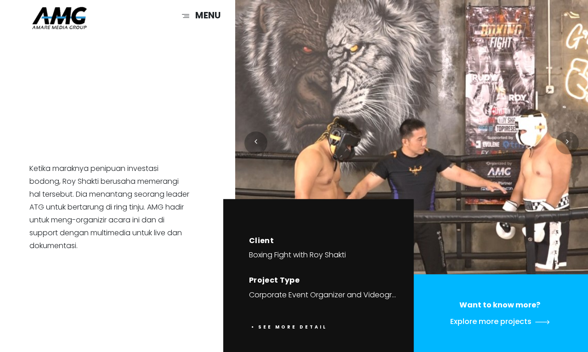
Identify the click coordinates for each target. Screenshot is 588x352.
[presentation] (255, 142)
